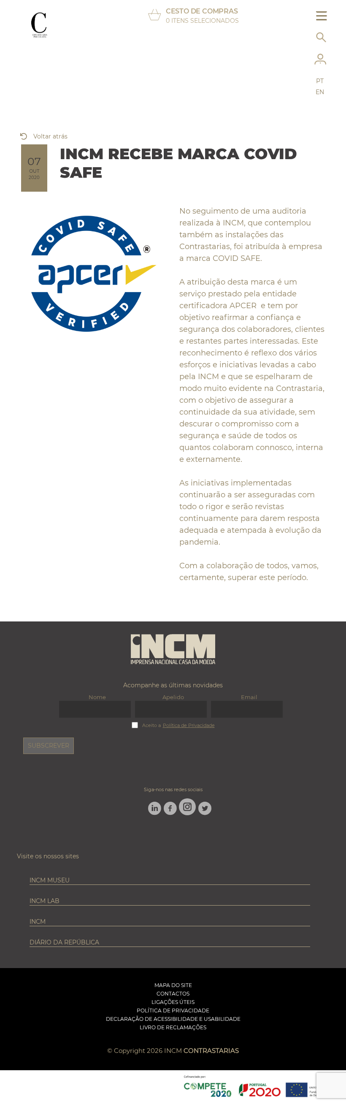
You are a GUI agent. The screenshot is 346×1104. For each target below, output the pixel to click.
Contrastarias (211, 1050)
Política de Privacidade (189, 725)
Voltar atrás (50, 136)
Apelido (173, 697)
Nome (97, 697)
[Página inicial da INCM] (173, 649)
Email (249, 697)
